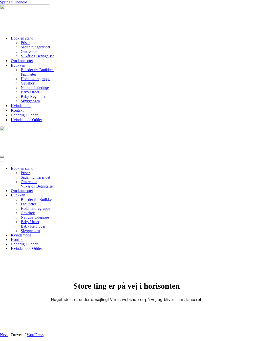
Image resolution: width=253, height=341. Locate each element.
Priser (25, 43)
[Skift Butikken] (86, 195)
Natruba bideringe (35, 87)
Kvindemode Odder (26, 120)
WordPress (35, 335)
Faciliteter (28, 74)
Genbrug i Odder (24, 115)
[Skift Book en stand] (86, 169)
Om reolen (29, 51)
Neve (4, 335)
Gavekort (28, 83)
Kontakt (17, 110)
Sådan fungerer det (35, 47)
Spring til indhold (13, 2)
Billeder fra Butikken (37, 70)
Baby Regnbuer (33, 96)
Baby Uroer (30, 92)
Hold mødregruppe (35, 79)
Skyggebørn (30, 101)
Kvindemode (21, 106)
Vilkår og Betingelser (37, 56)
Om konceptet (22, 61)
